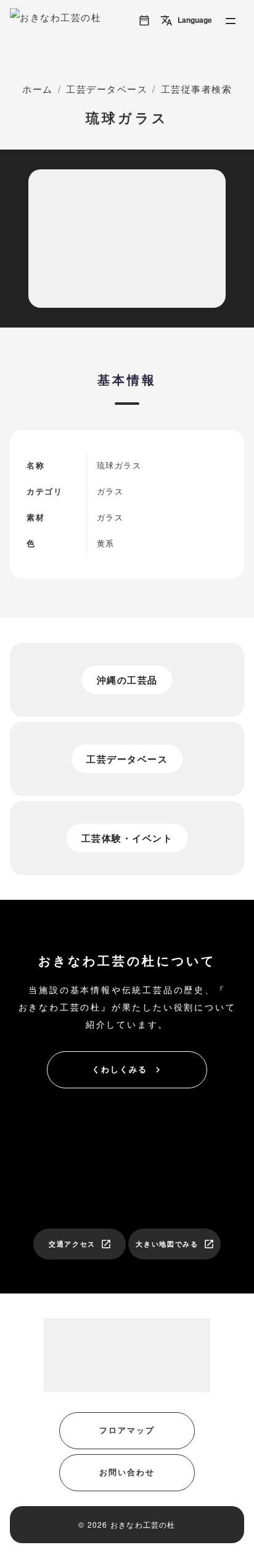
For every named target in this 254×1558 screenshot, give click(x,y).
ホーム (37, 88)
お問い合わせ (127, 1472)
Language (186, 20)
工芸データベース (106, 88)
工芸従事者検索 (196, 88)
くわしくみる (127, 1069)
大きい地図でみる (175, 1244)
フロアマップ (127, 1430)
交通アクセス (80, 1244)
